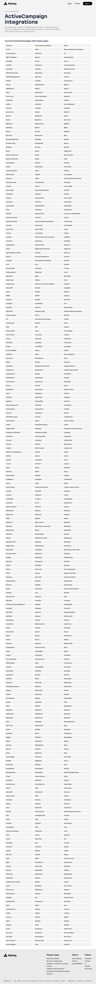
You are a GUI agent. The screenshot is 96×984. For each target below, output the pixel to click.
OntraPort (67, 608)
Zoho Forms (67, 936)
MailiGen (37, 518)
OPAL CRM (9, 612)
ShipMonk (38, 737)
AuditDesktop (39, 100)
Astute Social (68, 92)
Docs (23, 981)
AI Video (49, 966)
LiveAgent (67, 491)
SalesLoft (67, 710)
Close (7, 209)
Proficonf (67, 659)
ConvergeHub (68, 225)
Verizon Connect (69, 858)
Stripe (66, 776)
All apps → (49, 974)
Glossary (41, 981)
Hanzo (8, 393)
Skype (8, 753)
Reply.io (8, 694)
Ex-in (65, 303)
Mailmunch (9, 522)
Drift (7, 264)
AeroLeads (67, 73)
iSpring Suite (68, 444)
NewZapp (37, 585)
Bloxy (65, 135)
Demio (8, 248)
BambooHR (38, 116)
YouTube (87, 961)
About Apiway (76, 958)
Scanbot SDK (39, 725)
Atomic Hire (9, 96)
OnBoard (37, 604)
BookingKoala (39, 143)
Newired (8, 585)
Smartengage (10, 756)
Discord (8, 256)
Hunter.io (9, 413)
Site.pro (66, 749)
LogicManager (68, 499)
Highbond (9, 401)
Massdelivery (68, 538)
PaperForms (67, 624)
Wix (36, 897)
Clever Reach (68, 198)
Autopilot (38, 108)
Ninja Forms (38, 588)
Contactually (68, 221)
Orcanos (37, 620)
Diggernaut (67, 248)
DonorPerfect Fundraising (43, 260)
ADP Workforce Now (12, 73)
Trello (36, 827)
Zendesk (66, 921)
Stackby (66, 768)
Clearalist (38, 194)
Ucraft (8, 839)
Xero (65, 905)
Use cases (47, 981)
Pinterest (9, 643)
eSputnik (66, 295)
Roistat (8, 702)
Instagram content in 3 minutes (57, 963)
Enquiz (8, 291)
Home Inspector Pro (12, 405)
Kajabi (8, 467)
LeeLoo (8, 483)
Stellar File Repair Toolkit (71, 772)
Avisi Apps (67, 108)
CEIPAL (37, 178)
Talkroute (67, 792)
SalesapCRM (67, 706)
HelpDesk (9, 397)
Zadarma (37, 917)
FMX (36, 327)
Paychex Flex (10, 631)
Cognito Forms (39, 213)
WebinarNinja (68, 874)
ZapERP (66, 917)
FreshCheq (67, 338)
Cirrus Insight (68, 186)
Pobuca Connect (40, 647)
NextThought (68, 585)
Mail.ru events (39, 522)
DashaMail (67, 241)
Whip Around (10, 889)
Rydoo (8, 706)
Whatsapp (38, 885)
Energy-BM (9, 288)
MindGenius (38, 557)
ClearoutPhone (39, 198)
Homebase (38, 405)
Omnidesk (38, 600)
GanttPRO (9, 354)
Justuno (66, 463)
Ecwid (66, 272)
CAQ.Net (37, 174)
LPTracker (38, 506)
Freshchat (38, 338)
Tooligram (38, 823)
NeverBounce (68, 581)
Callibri (8, 166)
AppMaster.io (10, 88)
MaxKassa (38, 542)
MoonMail (38, 565)
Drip (36, 264)
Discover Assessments (42, 256)
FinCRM (66, 319)
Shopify (66, 741)
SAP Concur (9, 725)
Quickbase (67, 671)
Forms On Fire (10, 334)
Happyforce (38, 393)
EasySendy (38, 272)
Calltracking (38, 166)
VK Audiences (39, 862)
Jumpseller (38, 459)
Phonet (8, 639)
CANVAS (66, 170)
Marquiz (8, 538)
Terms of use (88, 981)
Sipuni (66, 745)
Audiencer (67, 96)
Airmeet (66, 76)
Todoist (66, 819)
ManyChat (9, 534)
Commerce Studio (11, 217)
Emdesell (66, 284)
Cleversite (9, 202)
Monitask (67, 561)
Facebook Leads (40, 311)
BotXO (8, 151)
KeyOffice (67, 467)
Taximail (66, 796)
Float (7, 327)
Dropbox (66, 264)
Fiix (7, 319)
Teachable (9, 799)
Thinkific (8, 811)
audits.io (66, 100)
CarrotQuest (68, 174)
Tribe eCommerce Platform (43, 45)
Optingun (38, 616)
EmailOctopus (10, 284)
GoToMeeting (10, 377)
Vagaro (66, 854)
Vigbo (7, 862)
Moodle (8, 565)
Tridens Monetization (12, 831)
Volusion (8, 866)
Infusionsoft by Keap (41, 424)
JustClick (38, 463)
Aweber (37, 112)
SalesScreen (39, 717)
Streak (8, 776)
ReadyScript (67, 682)
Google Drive (39, 370)
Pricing (77, 3)
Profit (37, 663)
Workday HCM (10, 901)
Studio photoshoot (52, 958)
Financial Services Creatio (43, 319)
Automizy (9, 108)
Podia (65, 647)
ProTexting (67, 667)
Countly (8, 233)
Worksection (39, 901)
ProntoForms (68, 663)
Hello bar (66, 393)
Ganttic (66, 350)
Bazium (8, 119)
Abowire (37, 57)
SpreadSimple (10, 768)
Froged (8, 346)
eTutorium (67, 299)
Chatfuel (8, 186)
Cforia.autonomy (11, 182)
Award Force (10, 112)
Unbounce (9, 846)
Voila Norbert (68, 862)
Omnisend (67, 600)
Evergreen (9, 303)
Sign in (87, 3)
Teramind (67, 803)
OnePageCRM (68, 604)
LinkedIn (87, 966)
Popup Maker (39, 651)
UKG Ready (9, 842)
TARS (36, 796)
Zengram (8, 925)
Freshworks (67, 342)
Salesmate (67, 713)
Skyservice (38, 753)
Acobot (37, 61)
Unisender (38, 846)
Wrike (7, 905)
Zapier (8, 921)
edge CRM (9, 276)
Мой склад (38, 569)
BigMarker (9, 127)
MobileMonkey (68, 557)
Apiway (8, 84)
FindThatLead (10, 323)
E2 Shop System (11, 272)
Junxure (8, 463)
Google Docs (10, 370)
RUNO (65, 702)
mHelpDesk (38, 549)
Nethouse (9, 45)
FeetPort (67, 315)
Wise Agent (67, 893)
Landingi (66, 475)
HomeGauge (67, 405)
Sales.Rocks (9, 717)
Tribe (65, 827)
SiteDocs (38, 749)
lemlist (66, 483)
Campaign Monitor (11, 170)
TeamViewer (67, 799)
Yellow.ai (37, 909)
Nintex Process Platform (71, 588)
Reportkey (38, 694)
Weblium (37, 878)
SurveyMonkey (10, 784)
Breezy (37, 151)
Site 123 (8, 749)
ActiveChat (38, 65)
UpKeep (66, 846)
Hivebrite (67, 401)
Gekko (37, 354)
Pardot (8, 628)
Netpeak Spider (10, 581)
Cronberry (9, 241)
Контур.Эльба (10, 475)
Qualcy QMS (9, 671)
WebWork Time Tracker (13, 882)
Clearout (8, 198)
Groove (8, 385)
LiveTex (66, 495)
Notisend (9, 592)
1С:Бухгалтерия (10, 53)
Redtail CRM (67, 686)
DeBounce (67, 245)
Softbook (38, 764)
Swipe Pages (67, 784)
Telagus (8, 803)
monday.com (39, 561)
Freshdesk (9, 342)
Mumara (37, 573)
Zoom (36, 944)
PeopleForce (68, 635)
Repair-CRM (38, 690)
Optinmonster (68, 616)
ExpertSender (68, 307)
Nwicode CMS (10, 596)
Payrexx (37, 635)
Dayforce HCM (39, 245)
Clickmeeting (10, 205)
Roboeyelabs (68, 698)
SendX (37, 733)
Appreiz (37, 88)
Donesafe (9, 260)
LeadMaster (9, 479)
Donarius (66, 256)
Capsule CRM (10, 174)
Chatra (37, 186)
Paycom (37, 631)
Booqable (8, 147)
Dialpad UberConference (42, 248)
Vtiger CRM (38, 866)
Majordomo (67, 526)
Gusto (66, 385)
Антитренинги (68, 80)
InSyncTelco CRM (40, 436)
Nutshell (66, 592)
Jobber (66, 452)
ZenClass (37, 921)
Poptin (8, 651)
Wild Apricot (38, 889)
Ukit (36, 842)
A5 (64, 53)
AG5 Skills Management (13, 76)
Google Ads (9, 366)
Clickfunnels (67, 202)
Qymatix (66, 674)
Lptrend (66, 506)
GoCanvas (67, 362)
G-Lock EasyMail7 (11, 350)
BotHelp (66, 147)
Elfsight (37, 280)
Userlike (37, 854)
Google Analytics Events (42, 366)
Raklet (37, 678)
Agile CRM (38, 76)
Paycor (66, 631)
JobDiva (8, 456)
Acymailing (9, 69)
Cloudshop (38, 209)
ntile (36, 592)
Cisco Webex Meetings (42, 190)
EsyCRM (37, 299)
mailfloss (66, 514)
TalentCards (67, 788)
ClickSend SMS (39, 205)
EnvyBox (37, 291)
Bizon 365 (9, 135)
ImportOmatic (10, 420)
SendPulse (9, 733)
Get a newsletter (69, 354)
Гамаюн (37, 350)
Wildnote (66, 889)
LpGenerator (68, 502)
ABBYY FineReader (11, 57)
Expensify (9, 307)
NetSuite (38, 581)
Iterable (8, 448)
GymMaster (9, 389)
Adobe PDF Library (69, 69)
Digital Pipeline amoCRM (13, 252)
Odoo (65, 596)
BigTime (37, 127)
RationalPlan (67, 678)
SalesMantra (39, 713)
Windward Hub (10, 893)
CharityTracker (39, 182)
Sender (8, 729)
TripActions (38, 831)
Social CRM (9, 764)
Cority (66, 229)
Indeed (37, 420)
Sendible (37, 729)
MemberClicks (39, 545)
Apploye (66, 84)
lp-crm (37, 502)
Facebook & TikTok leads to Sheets (58, 971)
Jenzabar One (68, 448)
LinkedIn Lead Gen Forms (71, 487)
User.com (9, 854)
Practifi (8, 655)
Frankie (8, 338)
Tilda (7, 815)
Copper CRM (39, 229)
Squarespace (39, 768)
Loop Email (9, 502)
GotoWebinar (39, 377)
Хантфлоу (9, 471)
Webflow (66, 870)
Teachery (38, 799)
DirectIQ (37, 252)
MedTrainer (67, 542)
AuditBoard (9, 100)
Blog (27, 981)
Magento (37, 510)
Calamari (37, 162)
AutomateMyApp (69, 104)
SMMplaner (38, 760)
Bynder (37, 159)
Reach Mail (38, 682)
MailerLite (38, 514)
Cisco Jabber (10, 190)
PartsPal (37, 628)
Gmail (65, 358)
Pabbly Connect (39, 624)
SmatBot (8, 760)
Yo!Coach (67, 909)
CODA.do (8, 213)
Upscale (37, 850)
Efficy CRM (67, 276)
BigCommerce (39, 123)
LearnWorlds (68, 479)
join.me (66, 456)
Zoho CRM (9, 936)
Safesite (37, 706)
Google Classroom (69, 366)
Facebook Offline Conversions (73, 311)
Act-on (66, 61)
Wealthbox (67, 866)
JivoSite (37, 452)
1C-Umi (8, 49)
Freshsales (38, 342)
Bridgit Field (67, 151)
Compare (62, 981)
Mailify (8, 518)
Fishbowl (37, 323)
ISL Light (8, 444)
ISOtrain (37, 444)
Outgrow (66, 620)
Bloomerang (38, 135)
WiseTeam (9, 897)
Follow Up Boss (10, 331)
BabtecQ (66, 112)
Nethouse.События (70, 577)
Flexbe (66, 323)
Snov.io (66, 760)
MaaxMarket (10, 510)
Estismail (8, 299)
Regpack (8, 690)
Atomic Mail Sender (41, 96)
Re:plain (66, 690)
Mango (37, 530)
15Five (66, 45)
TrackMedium (10, 827)
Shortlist (8, 745)
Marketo (66, 534)
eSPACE (37, 295)
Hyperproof (38, 413)
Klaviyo (37, 471)
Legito (37, 483)
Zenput (8, 928)
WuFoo (37, 905)
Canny (37, 170)
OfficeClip (9, 600)
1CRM (36, 49)
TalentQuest (39, 792)
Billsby (66, 127)
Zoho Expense (39, 936)
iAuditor (66, 413)
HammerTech (39, 389)
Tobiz (36, 819)
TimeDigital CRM (40, 815)
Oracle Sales (9, 620)
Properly (8, 667)
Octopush (38, 596)
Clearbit (66, 194)
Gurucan (37, 385)
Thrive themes (39, 811)
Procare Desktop (11, 659)
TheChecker (67, 807)
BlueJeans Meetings (12, 139)
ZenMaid (66, 925)
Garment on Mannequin (54, 961)
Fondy (37, 331)
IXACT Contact (39, 448)
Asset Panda (38, 92)
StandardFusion (10, 772)
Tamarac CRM (10, 796)
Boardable (38, 139)
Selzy (65, 725)
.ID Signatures (68, 416)
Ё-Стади (66, 268)
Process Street (39, 659)
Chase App (67, 182)
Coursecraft (39, 233)
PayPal (8, 635)
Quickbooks (9, 674)
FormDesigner (68, 331)
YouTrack (66, 913)
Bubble (37, 155)
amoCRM (37, 80)
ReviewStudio (10, 698)
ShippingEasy (68, 737)
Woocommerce (68, 897)
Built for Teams (68, 155)
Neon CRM (38, 577)
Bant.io (66, 116)
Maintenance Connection (42, 526)
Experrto (38, 307)
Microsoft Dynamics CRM (71, 549)
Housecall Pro (39, 409)
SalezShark (67, 717)
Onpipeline (38, 608)
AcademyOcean (68, 57)
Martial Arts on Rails (41, 538)
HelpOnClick (38, 397)
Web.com (9, 870)
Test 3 (8, 807)
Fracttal (66, 334)
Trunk (65, 831)
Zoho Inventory (10, 940)
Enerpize (37, 288)
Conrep (66, 217)
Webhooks (9, 874)
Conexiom (38, 217)
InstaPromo (9, 436)
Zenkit (37, 925)
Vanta (7, 858)
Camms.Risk (67, 166)
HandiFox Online (68, 389)
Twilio (7, 835)
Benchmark (67, 119)
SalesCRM (9, 710)
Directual (67, 252)
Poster (66, 651)
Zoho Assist (38, 932)
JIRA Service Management (14, 452)
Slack (65, 753)
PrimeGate (67, 655)
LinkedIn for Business (41, 487)
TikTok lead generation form (72, 811)
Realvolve (38, 686)
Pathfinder (67, 628)
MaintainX (9, 526)
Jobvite (37, 456)
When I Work (68, 885)
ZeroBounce (38, 928)
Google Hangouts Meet (71, 370)
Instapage (67, 432)
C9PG (65, 159)
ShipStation (38, 741)
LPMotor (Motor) (11, 506)
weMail (66, 882)
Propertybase (39, 667)
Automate (38, 104)
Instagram (38, 428)
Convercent (38, 225)
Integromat (67, 436)
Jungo (66, 459)
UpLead (8, 850)
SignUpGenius (39, 745)
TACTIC (8, 788)
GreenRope (67, 381)
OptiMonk (9, 616)
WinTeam (37, 893)
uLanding (66, 842)
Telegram (38, 803)
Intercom (9, 440)
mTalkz (8, 573)
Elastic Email (10, 280)
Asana (8, 92)
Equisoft (66, 291)
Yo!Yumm (8, 917)
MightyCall (38, 553)
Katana (37, 467)
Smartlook (38, 756)
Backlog (8, 116)
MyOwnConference (70, 573)
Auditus (8, 104)
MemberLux (67, 545)
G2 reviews (88, 968)
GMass (8, 362)
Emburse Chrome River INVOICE (44, 284)
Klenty (66, 471)
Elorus (66, 280)
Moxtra (8, 569)
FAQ (37, 981)
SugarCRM (9, 780)
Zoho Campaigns (69, 932)
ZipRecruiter (68, 928)
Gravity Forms (10, 381)
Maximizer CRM (10, 542)
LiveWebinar (9, 499)
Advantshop (38, 73)
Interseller (38, 440)
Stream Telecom (40, 776)
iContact (37, 416)
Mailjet (66, 518)
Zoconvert (9, 932)
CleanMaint (9, 194)
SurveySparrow (39, 784)
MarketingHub (39, 534)
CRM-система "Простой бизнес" (45, 237)
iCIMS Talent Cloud (11, 416)
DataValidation (10, 245)
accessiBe (9, 61)
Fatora (37, 315)
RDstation (9, 682)
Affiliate (19, 981)
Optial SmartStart (69, 612)
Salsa (7, 721)
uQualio (66, 850)
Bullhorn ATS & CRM (12, 159)
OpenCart (38, 612)
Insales (66, 424)
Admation (38, 69)
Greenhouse (38, 381)
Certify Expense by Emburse (72, 178)
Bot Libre (38, 147)
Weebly (37, 882)
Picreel (37, 639)
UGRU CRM (38, 839)
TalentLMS (9, 792)
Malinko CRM (10, 530)
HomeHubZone (10, 409)
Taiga (36, 788)
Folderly (66, 327)
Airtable (8, 80)
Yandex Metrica (10, 909)
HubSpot (66, 409)
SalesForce (38, 710)
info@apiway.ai (71, 981)
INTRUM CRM (68, 440)
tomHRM (8, 823)
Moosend (67, 565)
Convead (8, 225)
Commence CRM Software (72, 213)
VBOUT (37, 858)
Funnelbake (67, 346)
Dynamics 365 (10, 268)
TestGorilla (38, 807)
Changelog (32, 981)
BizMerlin (67, 131)
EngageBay (67, 288)
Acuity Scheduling (69, 65)
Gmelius (37, 362)
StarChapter (39, 772)
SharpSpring (67, 733)
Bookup (66, 143)
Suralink (66, 780)
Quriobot (37, 674)
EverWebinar (39, 303)
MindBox (8, 557)
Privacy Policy (80, 981)
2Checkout (38, 53)
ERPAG (8, 295)
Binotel (8, 131)
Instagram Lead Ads (41, 432)
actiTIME (8, 65)
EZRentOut (9, 311)
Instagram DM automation (55, 968)
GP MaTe (66, 377)
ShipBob (8, 737)
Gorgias (37, 373)
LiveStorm (38, 495)
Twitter (37, 835)
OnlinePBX (9, 608)
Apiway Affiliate (77, 963)
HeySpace (67, 397)
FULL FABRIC (38, 346)
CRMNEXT (67, 237)
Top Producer (68, 823)
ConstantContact (11, 221)
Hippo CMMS (39, 401)
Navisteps (9, 577)
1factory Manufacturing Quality (73, 49)
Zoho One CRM (39, 940)
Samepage (38, 721)
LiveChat (8, 495)
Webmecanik (68, 878)
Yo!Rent (37, 913)
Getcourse (9, 358)
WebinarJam (39, 874)
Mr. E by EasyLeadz (69, 569)
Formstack (38, 334)
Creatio (66, 233)
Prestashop (38, 655)
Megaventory (10, 545)
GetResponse (39, 358)
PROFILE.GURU (10, 663)
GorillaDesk (67, 373)
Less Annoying (10, 487)
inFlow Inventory (69, 420)
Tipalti (8, 819)
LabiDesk (37, 475)
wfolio (8, 885)
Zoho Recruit (68, 940)
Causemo (9, 178)
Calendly (66, 162)
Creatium (9, 237)
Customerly (38, 241)
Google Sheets (10, 373)
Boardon (66, 139)
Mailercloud (9, 514)
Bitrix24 (37, 131)
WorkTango (67, 901)
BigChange (9, 123)
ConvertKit (9, 229)
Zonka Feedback (11, 944)
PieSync (66, 639)
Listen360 (38, 491)
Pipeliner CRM (68, 643)
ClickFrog (38, 202)
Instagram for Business (13, 432)
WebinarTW (9, 878)
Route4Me (38, 702)
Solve (65, 764)
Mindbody (67, 553)
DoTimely (66, 260)
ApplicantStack (39, 84)
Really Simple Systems (12, 686)
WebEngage (38, 870)
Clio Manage (67, 205)
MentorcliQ (9, 549)
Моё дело (9, 561)
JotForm (8, 459)
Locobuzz (38, 499)
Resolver (66, 694)
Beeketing (38, 119)
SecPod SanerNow (69, 721)
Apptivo (66, 88)
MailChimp (67, 510)
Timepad (66, 815)
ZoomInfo (67, 944)
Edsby (37, 276)
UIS (65, 839)
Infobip (8, 424)
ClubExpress (68, 209)
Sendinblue (67, 729)
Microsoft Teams (11, 553)
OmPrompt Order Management (15, 604)
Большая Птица (10, 143)
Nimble (8, 588)
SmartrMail (67, 756)
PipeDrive (38, 643)
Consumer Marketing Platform (44, 221)
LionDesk (8, 491)
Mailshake (67, 522)
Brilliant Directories (12, 155)
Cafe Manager (10, 162)
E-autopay (38, 268)
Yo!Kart (8, 913)
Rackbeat (9, 678)
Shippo (8, 741)
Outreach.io (9, 624)
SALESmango (10, 713)
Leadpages (38, 479)
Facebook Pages (11, 315)
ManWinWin (67, 530)
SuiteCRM (38, 780)
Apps (70, 3)
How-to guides (55, 981)
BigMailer (67, 123)
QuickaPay (38, 671)
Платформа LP (10, 647)
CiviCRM (66, 190)
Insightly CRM (10, 428)
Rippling (37, 698)
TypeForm (67, 835)
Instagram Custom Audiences (73, 428)
